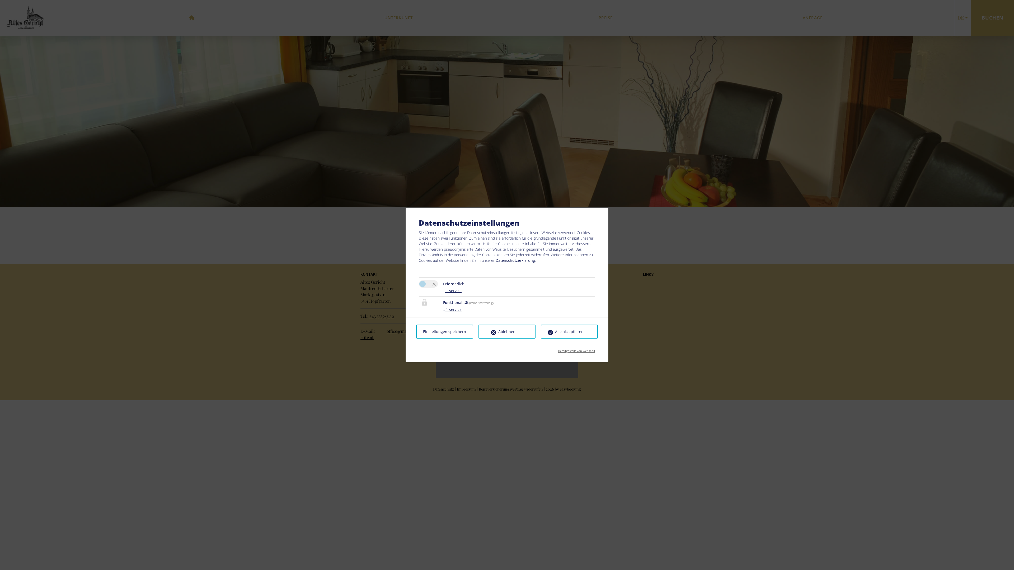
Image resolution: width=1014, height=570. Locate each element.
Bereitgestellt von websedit (576, 349)
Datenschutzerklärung (515, 260)
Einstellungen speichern (444, 331)
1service (452, 290)
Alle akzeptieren (569, 331)
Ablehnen (506, 331)
